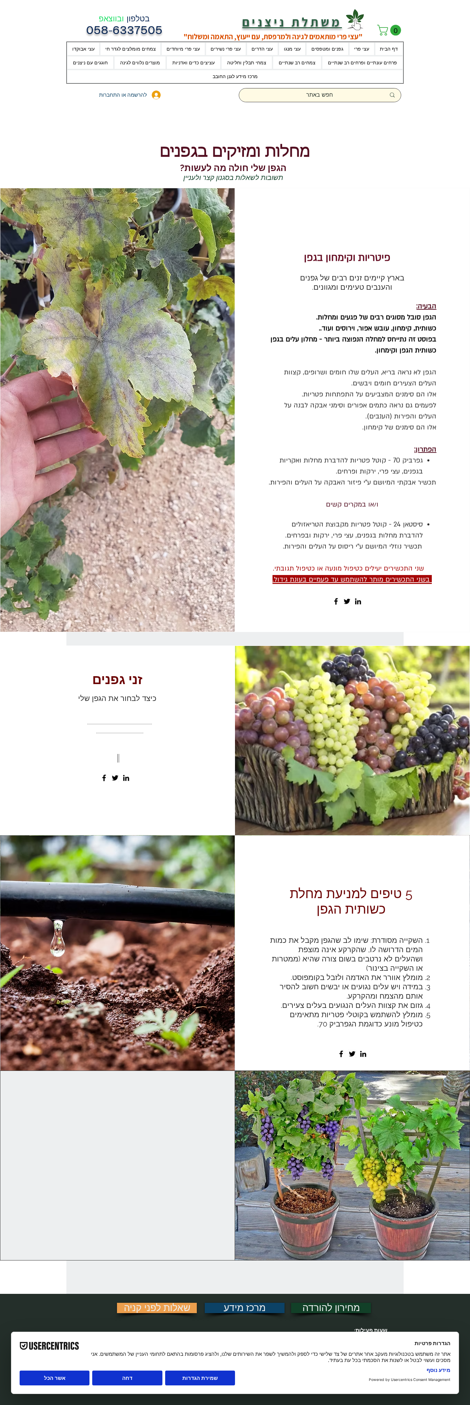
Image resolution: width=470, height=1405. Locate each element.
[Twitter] (347, 601)
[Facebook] (336, 601)
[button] (390, 30)
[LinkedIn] (358, 601)
